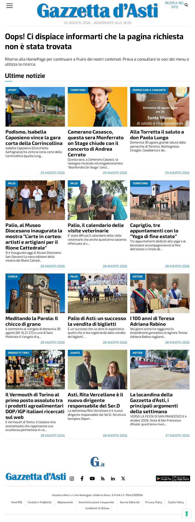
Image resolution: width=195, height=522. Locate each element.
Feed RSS (17, 502)
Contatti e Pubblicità (40, 502)
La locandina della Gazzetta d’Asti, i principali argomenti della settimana (154, 402)
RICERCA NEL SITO (174, 5)
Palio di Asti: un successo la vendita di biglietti (97, 321)
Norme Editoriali (130, 502)
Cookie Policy (176, 502)
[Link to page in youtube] (92, 478)
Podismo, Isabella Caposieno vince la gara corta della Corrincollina (34, 137)
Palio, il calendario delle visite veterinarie (96, 228)
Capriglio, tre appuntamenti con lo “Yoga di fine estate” (154, 230)
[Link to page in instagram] (72, 478)
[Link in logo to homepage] (36, 475)
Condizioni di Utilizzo (97, 508)
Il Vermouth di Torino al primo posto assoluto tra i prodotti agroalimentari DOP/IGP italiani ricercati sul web (34, 405)
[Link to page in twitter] (123, 478)
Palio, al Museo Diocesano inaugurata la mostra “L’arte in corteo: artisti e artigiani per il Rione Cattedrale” (33, 236)
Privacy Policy (153, 502)
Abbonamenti (65, 502)
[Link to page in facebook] (82, 478)
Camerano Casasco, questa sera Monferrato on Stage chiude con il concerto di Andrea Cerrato (96, 143)
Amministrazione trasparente (97, 502)
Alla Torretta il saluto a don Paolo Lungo (157, 134)
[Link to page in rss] (102, 478)
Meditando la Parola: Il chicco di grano (31, 321)
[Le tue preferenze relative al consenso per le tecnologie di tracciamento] (186, 513)
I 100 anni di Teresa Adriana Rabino (152, 321)
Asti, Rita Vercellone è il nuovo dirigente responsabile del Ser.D (95, 400)
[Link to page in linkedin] (113, 478)
